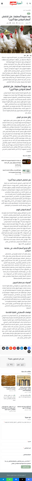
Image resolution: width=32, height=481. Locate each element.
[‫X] (25, 348)
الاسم (29, 441)
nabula (27, 23)
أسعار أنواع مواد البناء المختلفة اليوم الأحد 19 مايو (24, 407)
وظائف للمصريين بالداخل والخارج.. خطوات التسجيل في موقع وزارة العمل (24, 388)
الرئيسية (27, 10)
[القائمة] (2, 4)
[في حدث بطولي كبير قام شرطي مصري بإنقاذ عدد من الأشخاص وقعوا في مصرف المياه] (8, 400)
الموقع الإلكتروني (27, 454)
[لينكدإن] (21, 348)
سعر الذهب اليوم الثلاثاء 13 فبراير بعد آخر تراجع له (9, 388)
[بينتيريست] (14, 348)
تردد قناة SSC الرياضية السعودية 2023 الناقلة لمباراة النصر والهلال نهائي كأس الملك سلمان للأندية (11, 162)
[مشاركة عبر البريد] (3, 348)
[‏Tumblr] (18, 348)
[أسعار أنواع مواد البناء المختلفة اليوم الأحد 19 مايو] (24, 400)
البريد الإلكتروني (27, 448)
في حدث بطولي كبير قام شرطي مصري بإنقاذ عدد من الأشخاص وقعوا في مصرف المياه (8, 408)
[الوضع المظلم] (27, 4)
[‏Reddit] (10, 348)
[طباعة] (29, 351)
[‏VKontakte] (7, 348)
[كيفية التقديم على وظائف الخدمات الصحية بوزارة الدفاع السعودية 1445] (26, 171)
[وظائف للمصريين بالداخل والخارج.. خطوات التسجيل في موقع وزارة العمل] (24, 380)
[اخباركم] (16, 3)
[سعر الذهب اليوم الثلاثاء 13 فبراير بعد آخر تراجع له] (8, 380)
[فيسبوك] (29, 348)
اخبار (24, 10)
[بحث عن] (30, 4)
